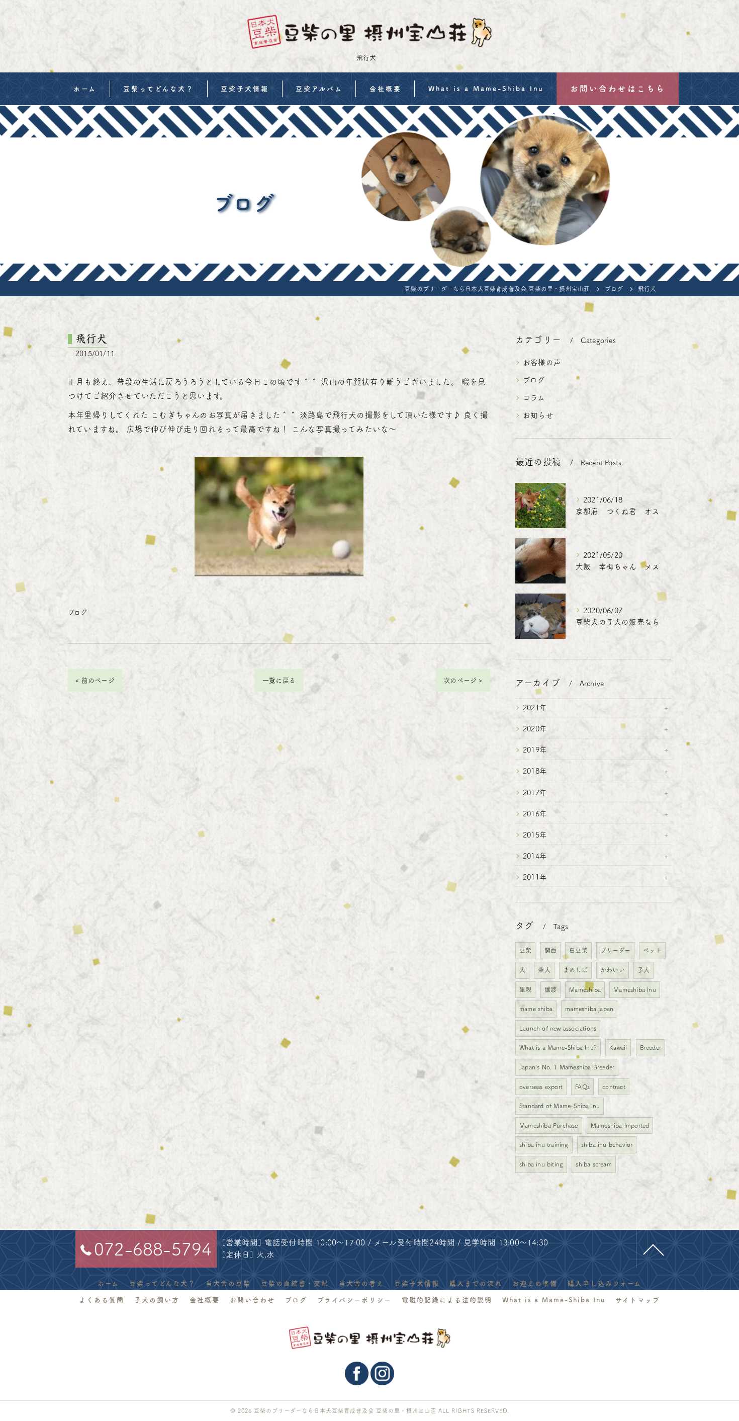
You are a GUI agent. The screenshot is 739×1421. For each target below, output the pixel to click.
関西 (550, 950)
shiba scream (593, 1164)
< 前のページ (94, 680)
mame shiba (535, 1009)
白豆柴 (578, 950)
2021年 (535, 707)
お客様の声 (542, 362)
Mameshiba (585, 989)
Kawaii (618, 1047)
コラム (534, 397)
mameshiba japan (589, 1009)
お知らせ (538, 415)
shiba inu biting (541, 1164)
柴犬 (544, 970)
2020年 (535, 728)
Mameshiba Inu (634, 989)
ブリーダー (615, 950)
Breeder (650, 1047)
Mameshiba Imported (620, 1125)
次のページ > (462, 680)
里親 (525, 989)
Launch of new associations (557, 1028)
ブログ (77, 612)
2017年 (535, 792)
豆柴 (525, 950)
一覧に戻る (279, 680)
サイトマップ (637, 1300)
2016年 (535, 813)
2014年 (535, 856)
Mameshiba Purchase (548, 1125)
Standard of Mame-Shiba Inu (559, 1106)
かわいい (612, 970)
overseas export (541, 1086)
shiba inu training (544, 1144)
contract (613, 1086)
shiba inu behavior (607, 1144)
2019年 (535, 750)
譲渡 (550, 989)
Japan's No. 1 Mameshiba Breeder (566, 1067)
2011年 (535, 877)
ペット (652, 950)
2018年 (535, 771)
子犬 (643, 970)
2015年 (535, 835)
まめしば (575, 970)
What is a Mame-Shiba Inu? (558, 1047)
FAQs (582, 1086)
